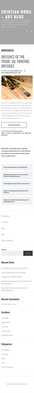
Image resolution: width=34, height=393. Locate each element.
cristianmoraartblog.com (11, 73)
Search (3, 249)
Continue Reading (14, 125)
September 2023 (6, 335)
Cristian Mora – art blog (16, 14)
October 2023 (6, 331)
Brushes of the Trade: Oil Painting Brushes (15, 61)
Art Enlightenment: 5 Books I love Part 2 (14, 268)
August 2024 (5, 322)
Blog (20, 131)
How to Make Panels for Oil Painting (13, 272)
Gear (3, 133)
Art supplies (13, 131)
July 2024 (4, 327)
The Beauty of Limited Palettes (11, 277)
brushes (17, 133)
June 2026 (4, 318)
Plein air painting (7, 240)
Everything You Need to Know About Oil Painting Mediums (14, 289)
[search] (32, 31)
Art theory (4, 222)
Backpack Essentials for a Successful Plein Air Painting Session (16, 282)
